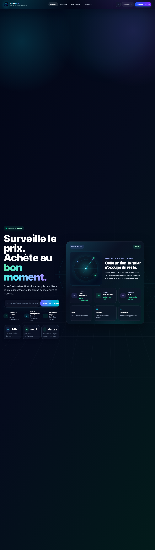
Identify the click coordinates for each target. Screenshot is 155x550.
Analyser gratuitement (55, 303)
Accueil (53, 4)
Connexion (127, 4)
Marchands (75, 4)
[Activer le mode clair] (118, 4)
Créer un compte (143, 4)
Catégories (88, 4)
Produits (63, 4)
